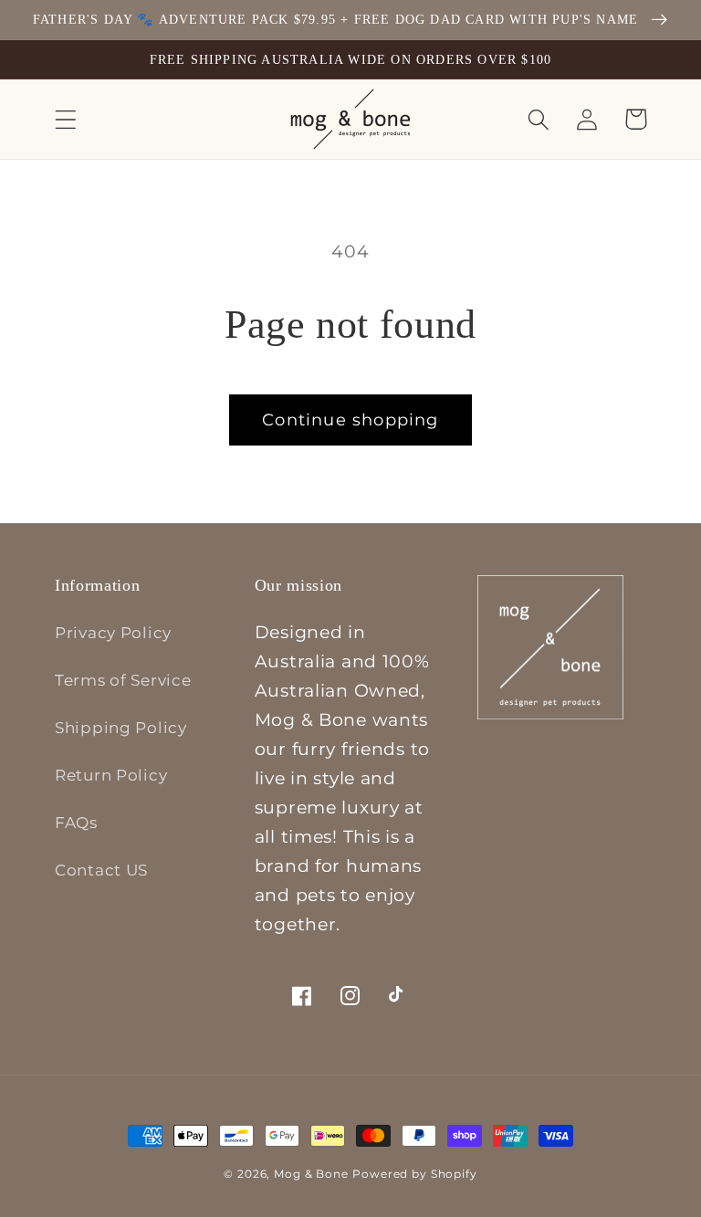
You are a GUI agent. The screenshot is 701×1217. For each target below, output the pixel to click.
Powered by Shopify (414, 1173)
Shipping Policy (121, 728)
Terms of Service (123, 680)
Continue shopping (350, 420)
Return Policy (111, 775)
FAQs (76, 822)
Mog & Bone (311, 1173)
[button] (66, 119)
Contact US (101, 870)
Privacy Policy (113, 633)
